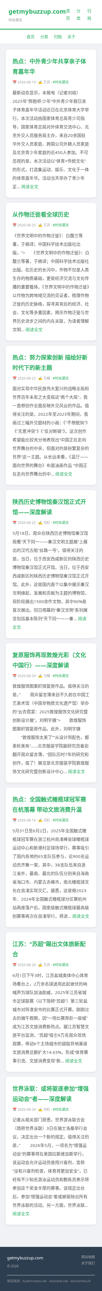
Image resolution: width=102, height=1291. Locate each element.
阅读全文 (29, 186)
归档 (89, 14)
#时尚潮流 (61, 82)
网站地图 (88, 1257)
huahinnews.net (34, 1281)
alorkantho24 (80, 1281)
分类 (78, 14)
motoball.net (58, 1281)
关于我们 (88, 1263)
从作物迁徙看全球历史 (40, 214)
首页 (68, 14)
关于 (71, 36)
